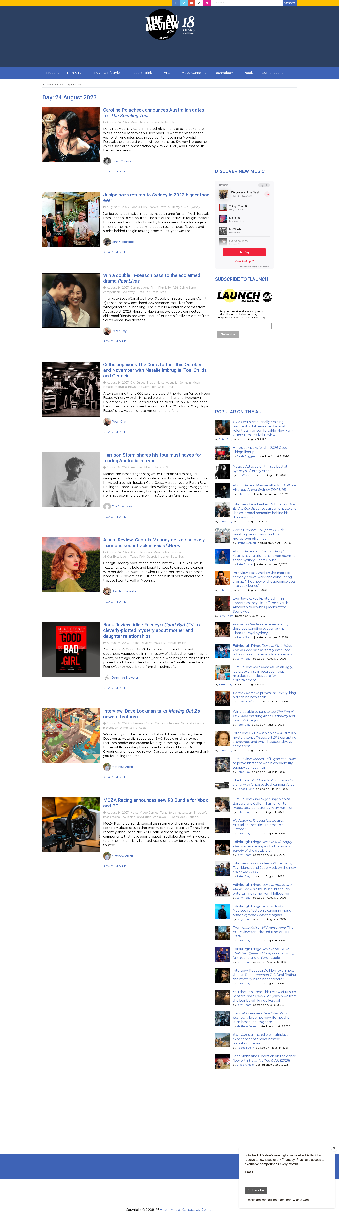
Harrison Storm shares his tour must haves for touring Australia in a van (152, 457)
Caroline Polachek (161, 122)
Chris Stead (244, 475)
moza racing (111, 817)
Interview (172, 723)
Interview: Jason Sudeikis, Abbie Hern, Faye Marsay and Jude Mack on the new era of (264, 868)
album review (172, 552)
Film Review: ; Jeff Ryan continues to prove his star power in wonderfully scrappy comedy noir (264, 763)
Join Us (207, 1210)
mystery (159, 643)
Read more (115, 171)
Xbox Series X (189, 817)
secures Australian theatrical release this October (258, 825)
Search (289, 3)
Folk (142, 556)
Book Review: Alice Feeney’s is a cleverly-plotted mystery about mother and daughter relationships (152, 630)
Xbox (142, 727)
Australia (171, 382)
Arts (167, 73)
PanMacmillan (176, 643)
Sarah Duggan (246, 456)
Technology (223, 73)
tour (170, 387)
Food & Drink (142, 73)
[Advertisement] (169, 53)
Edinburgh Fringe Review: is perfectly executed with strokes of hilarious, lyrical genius (262, 650)
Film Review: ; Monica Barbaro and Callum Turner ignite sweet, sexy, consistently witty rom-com (263, 803)
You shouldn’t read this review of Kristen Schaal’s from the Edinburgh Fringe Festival (265, 996)
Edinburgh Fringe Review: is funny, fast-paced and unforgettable (263, 953)
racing (131, 817)
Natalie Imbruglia (115, 387)
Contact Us (191, 1210)
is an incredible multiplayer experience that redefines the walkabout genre (261, 1039)
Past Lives (159, 292)
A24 (175, 287)
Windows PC (128, 727)
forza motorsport (180, 812)
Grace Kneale (245, 1064)
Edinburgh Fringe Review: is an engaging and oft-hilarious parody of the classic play (262, 846)
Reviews (146, 643)
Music (50, 73)
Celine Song (188, 287)
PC (124, 817)
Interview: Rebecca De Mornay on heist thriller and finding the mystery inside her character (264, 975)
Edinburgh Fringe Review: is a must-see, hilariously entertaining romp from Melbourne (263, 889)
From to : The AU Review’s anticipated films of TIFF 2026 (263, 932)
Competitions (272, 73)
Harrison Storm (164, 467)
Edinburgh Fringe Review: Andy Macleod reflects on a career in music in (263, 910)
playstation (110, 727)
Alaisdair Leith (245, 701)
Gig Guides (137, 382)
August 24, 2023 (118, 122)
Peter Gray (225, 439)
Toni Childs (159, 387)
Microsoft (200, 812)
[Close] (334, 1148)
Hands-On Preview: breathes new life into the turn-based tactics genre (261, 1017)
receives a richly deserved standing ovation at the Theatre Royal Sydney (260, 628)
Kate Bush (178, 556)
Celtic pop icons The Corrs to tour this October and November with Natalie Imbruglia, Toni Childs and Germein (155, 370)
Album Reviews (141, 552)
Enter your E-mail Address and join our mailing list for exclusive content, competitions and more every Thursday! (241, 314)
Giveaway (128, 292)
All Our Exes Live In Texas (120, 556)
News (144, 122)
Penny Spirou (245, 637)
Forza (164, 812)
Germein (185, 382)
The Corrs (143, 387)
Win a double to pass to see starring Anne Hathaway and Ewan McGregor (264, 716)
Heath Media (170, 1210)
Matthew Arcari (246, 542)
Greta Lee (143, 292)
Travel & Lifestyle (107, 73)
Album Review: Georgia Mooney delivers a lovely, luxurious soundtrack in (154, 542)
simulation (144, 817)
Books (249, 73)
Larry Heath (226, 615)
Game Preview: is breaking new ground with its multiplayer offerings (258, 534)
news (132, 387)
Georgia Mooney (158, 556)
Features (136, 467)
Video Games (192, 73)
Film (154, 287)
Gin (186, 207)
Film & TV (74, 73)
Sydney (195, 207)
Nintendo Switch (192, 723)
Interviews (137, 723)
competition (111, 292)
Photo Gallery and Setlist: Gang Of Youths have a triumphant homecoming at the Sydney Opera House (264, 556)
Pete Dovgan (245, 494)
